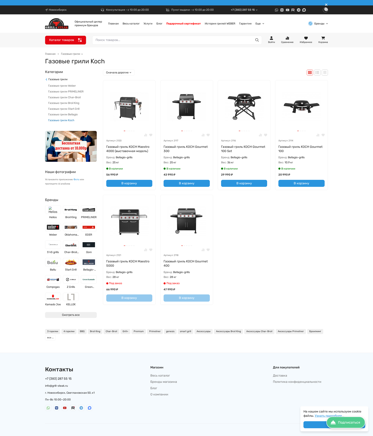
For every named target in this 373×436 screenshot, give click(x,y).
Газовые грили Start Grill (63, 109)
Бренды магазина (163, 382)
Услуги (148, 23)
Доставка (280, 375)
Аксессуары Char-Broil (259, 331)
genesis (170, 331)
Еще (258, 23)
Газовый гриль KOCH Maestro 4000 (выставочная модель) (127, 149)
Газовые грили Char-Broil (64, 97)
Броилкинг (315, 331)
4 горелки (69, 331)
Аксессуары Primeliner (291, 331)
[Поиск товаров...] (257, 40)
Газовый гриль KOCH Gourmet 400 (186, 263)
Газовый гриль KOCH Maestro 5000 (127, 263)
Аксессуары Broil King (228, 331)
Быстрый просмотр (130, 123)
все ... (50, 337)
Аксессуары (204, 331)
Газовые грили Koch (61, 120)
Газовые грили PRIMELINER (66, 91)
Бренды (319, 23)
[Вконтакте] (282, 10)
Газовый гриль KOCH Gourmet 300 (186, 149)
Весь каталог (131, 23)
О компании (159, 394)
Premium (139, 331)
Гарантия (245, 23)
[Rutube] (293, 10)
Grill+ (125, 331)
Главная (113, 23)
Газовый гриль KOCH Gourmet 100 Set (243, 149)
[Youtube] (287, 10)
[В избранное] (151, 135)
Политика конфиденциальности (297, 382)
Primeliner (155, 331)
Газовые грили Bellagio (63, 114)
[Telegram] (299, 10)
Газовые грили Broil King (63, 103)
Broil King (95, 331)
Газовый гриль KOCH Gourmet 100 (300, 149)
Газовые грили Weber (62, 86)
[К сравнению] (145, 135)
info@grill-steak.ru (56, 385)
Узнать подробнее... (329, 416)
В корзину (129, 183)
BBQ (82, 331)
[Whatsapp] (276, 10)
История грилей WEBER (220, 23)
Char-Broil (111, 331)
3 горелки (52, 331)
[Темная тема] (325, 9)
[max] (304, 10)
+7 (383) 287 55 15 (243, 9)
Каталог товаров (61, 40)
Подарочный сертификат (183, 23)
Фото (76, 179)
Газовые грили (70, 54)
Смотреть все (71, 315)
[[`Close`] (326, 5)
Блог (159, 23)
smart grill (185, 331)
